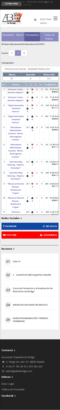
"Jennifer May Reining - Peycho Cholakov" (16, 164)
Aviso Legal (8, 383)
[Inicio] (13, 18)
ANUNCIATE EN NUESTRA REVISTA (30, 304)
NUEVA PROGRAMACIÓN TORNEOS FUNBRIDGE (30, 320)
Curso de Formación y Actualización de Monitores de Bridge (33, 290)
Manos (20, 34)
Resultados (8, 34)
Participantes (32, 34)
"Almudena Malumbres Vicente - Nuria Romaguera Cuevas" (15, 133)
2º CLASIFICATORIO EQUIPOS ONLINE (32, 274)
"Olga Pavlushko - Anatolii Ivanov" (16, 108)
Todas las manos (49, 36)
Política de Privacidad (13, 389)
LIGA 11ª (17, 261)
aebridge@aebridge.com (18, 371)
